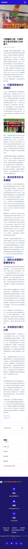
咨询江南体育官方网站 (9, 466)
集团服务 (5, 461)
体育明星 (5, 456)
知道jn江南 (6, 446)
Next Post (6, 418)
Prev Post (7, 416)
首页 (4, 22)
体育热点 (5, 451)
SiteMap (14, 532)
